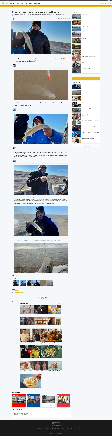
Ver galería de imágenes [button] (17, 15)
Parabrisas (58, 428)
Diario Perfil (35, 428)
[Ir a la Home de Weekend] (56, 422)
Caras (39, 428)
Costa (19, 292)
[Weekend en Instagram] (50, 425)
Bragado (12, 6)
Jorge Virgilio (17, 17)
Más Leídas (75, 12)
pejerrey (33, 61)
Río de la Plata (62, 58)
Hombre (54, 428)
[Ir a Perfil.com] (109, 0)
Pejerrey (16, 292)
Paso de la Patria (36, 6)
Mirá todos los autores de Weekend (86, 78)
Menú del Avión (17, 6)
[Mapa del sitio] (61, 425)
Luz (69, 428)
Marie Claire (47, 428)
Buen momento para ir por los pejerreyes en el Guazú (21, 413)
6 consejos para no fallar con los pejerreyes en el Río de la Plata (26, 65)
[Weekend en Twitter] (54, 425)
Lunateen (75, 428)
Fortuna (51, 428)
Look (67, 428)
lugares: (13, 290)
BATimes (79, 428)
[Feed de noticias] (59, 425)
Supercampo (63, 428)
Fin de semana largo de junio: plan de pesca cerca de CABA (25, 109)
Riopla (22, 292)
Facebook (54, 276)
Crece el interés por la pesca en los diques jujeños (20, 415)
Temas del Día (4, 6)
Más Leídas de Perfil (76, 82)
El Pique (9, 6)
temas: (13, 292)
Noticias (42, 428)
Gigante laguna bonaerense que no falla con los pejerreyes (21, 410)
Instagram (51, 276)
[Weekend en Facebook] (52, 425)
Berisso (21, 240)
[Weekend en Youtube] (57, 425)
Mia (71, 428)
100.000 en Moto (23, 6)
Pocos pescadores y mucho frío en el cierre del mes (20, 414)
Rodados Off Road (29, 6)
